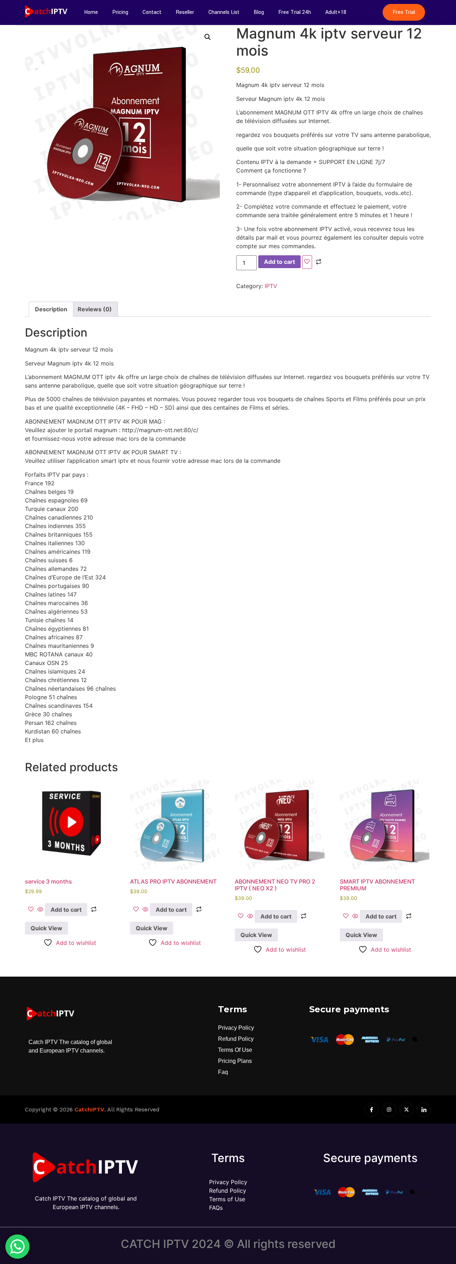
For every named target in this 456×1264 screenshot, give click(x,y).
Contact (151, 12)
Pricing (120, 12)
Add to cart (279, 261)
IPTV (271, 286)
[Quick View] (40, 909)
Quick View (46, 928)
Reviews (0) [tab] (95, 309)
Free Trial (404, 12)
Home (91, 12)
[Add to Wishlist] (307, 262)
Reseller (185, 12)
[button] (207, 37)
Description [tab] (51, 309)
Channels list (223, 12)
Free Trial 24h (294, 12)
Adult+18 (335, 12)
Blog (259, 12)
